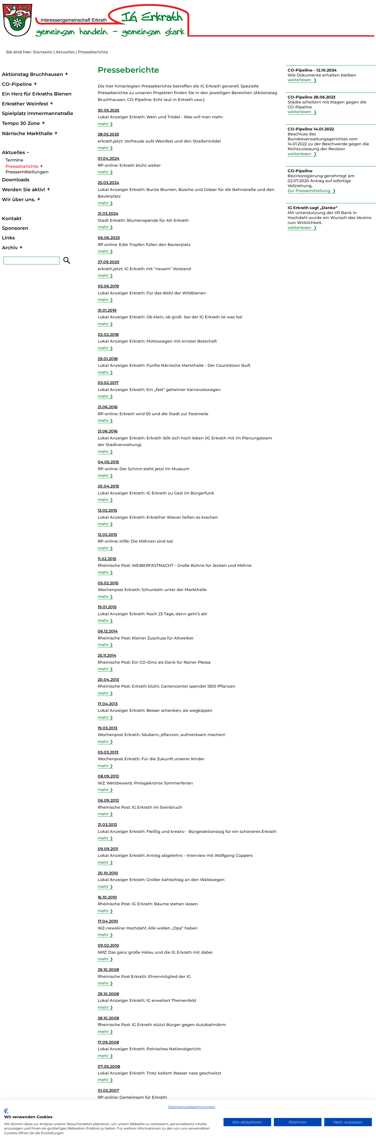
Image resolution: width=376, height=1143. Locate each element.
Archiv (10, 247)
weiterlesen (299, 80)
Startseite (42, 52)
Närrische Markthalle (27, 133)
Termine (14, 160)
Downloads (15, 179)
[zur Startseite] (187, 35)
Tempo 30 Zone (21, 123)
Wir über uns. (18, 199)
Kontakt (11, 218)
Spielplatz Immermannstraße (37, 113)
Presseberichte (22, 166)
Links (8, 237)
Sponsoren (15, 228)
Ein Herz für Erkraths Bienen (37, 94)
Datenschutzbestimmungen (191, 1107)
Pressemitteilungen (27, 171)
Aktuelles (65, 52)
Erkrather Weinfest (25, 103)
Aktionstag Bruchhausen (32, 74)
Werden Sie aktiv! (23, 189)
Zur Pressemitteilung (309, 190)
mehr (103, 123)
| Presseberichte (92, 52)
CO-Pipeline (17, 84)
